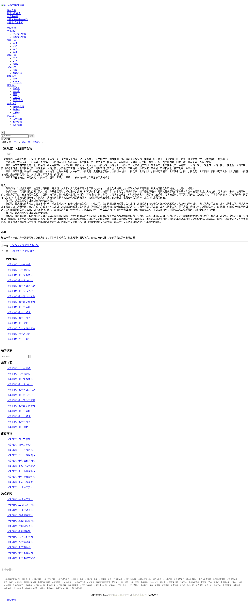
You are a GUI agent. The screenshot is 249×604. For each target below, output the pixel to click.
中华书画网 (12, 16)
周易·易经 (18, 100)
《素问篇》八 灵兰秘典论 (20, 537)
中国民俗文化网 (77, 579)
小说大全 (90, 582)
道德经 (16, 64)
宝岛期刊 (144, 585)
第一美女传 (18, 106)
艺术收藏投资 (213, 582)
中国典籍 (50, 588)
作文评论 (183, 582)
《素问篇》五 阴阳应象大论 (24, 245)
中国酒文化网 (39, 585)
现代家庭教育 (18, 588)
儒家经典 (11, 40)
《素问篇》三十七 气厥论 (20, 450)
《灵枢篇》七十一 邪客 (19, 318)
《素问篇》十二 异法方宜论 (21, 558)
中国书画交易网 (49, 579)
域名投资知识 (232, 579)
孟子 (15, 49)
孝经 (15, 52)
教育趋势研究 (14, 13)
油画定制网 (56, 582)
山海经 (16, 97)
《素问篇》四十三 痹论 (19, 439)
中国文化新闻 (20, 34)
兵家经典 (11, 76)
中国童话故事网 (15, 22)
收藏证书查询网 (76, 588)
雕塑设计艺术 (73, 585)
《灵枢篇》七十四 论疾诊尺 (21, 302)
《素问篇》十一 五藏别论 (20, 553)
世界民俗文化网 (62, 588)
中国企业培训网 (130, 579)
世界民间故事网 (44, 582)
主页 (16, 142)
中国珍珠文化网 (91, 579)
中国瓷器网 (61, 585)
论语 (15, 46)
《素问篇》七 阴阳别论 (22, 251)
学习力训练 (157, 579)
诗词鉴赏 (112, 585)
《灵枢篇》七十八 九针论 (20, 280)
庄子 (15, 58)
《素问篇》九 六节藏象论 (20, 542)
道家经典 (11, 55)
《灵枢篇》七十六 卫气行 (20, 291)
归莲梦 (16, 109)
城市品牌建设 (191, 579)
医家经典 (11, 67)
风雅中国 (190, 585)
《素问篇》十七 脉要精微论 (21, 471)
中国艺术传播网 (63, 579)
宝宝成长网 (51, 585)
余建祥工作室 (80, 582)
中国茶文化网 (172, 582)
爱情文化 (115, 582)
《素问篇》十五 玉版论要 (20, 482)
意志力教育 (8, 582)
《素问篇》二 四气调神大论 (21, 505)
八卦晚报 (7, 585)
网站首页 (11, 28)
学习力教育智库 (205, 579)
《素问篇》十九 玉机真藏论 (21, 460)
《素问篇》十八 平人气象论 (21, 466)
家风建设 (165, 585)
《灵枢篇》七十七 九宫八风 (21, 286)
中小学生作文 (68, 582)
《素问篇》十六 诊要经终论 (21, 476)
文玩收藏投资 (133, 585)
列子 (15, 61)
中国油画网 (36, 579)
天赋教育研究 (18, 585)
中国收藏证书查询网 (17, 19)
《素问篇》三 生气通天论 (20, 510)
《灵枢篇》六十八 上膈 (19, 334)
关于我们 (17, 118)
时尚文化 (208, 585)
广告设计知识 (236, 582)
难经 (15, 70)
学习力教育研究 (31, 588)
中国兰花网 (227, 585)
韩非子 (16, 91)
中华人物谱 (154, 582)
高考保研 (7, 588)
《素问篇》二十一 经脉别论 (21, 455)
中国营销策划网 (30, 582)
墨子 (15, 94)
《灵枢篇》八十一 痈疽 (19, 264)
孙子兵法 (17, 82)
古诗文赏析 (122, 585)
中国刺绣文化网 (105, 579)
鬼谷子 (16, 88)
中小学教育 (167, 579)
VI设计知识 (118, 579)
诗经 (15, 43)
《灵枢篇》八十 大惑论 (19, 270)
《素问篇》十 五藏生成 (19, 547)
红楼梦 (16, 112)
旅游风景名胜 (179, 579)
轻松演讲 (236, 585)
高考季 (162, 582)
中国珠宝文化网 (101, 585)
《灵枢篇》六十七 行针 (19, 339)
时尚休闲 (199, 585)
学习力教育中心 (144, 579)
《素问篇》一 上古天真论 (20, 487)
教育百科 (174, 585)
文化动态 (11, 31)
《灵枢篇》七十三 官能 (19, 307)
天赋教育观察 (194, 582)
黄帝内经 (17, 73)
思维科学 (144, 582)
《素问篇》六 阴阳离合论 (20, 526)
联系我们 (11, 115)
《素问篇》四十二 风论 (19, 444)
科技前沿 (124, 582)
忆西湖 (203, 582)
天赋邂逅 (28, 585)
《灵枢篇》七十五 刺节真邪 (21, 296)
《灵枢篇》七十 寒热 (17, 323)
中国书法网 (26, 579)
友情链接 (17, 121)
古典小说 (11, 103)
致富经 (182, 585)
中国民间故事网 (86, 585)
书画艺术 (217, 585)
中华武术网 (225, 582)
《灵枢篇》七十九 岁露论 (20, 275)
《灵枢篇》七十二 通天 (19, 312)
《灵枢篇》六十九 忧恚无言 (21, 328)
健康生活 (18, 582)
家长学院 (11, 10)
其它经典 (11, 85)
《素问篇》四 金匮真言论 (20, 515)
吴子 (15, 79)
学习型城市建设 (219, 579)
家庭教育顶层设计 (103, 582)
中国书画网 (134, 582)
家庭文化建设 (155, 585)
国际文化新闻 (20, 37)
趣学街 (42, 588)
